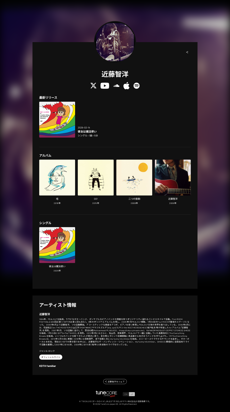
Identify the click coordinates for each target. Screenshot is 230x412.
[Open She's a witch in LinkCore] (57, 120)
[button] (187, 52)
